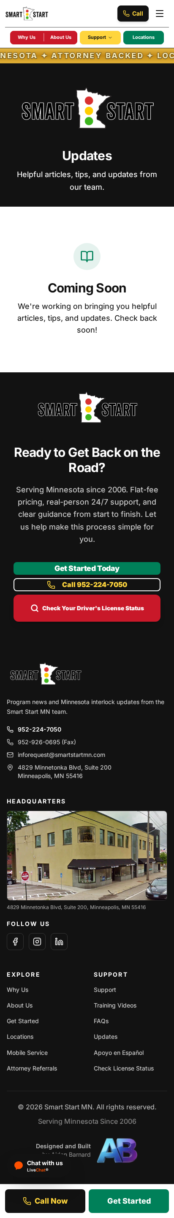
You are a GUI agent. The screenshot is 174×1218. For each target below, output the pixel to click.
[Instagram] (37, 941)
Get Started (23, 1020)
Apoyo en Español (119, 1052)
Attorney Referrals (32, 1068)
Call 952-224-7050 (94, 584)
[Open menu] (159, 13)
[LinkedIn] (59, 941)
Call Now (51, 1200)
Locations (144, 37)
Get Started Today (87, 568)
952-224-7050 (39, 729)
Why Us (26, 37)
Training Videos (115, 1005)
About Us (60, 37)
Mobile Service (27, 1052)
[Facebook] (15, 941)
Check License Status (124, 1068)
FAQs (101, 1020)
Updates (105, 1036)
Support (97, 37)
